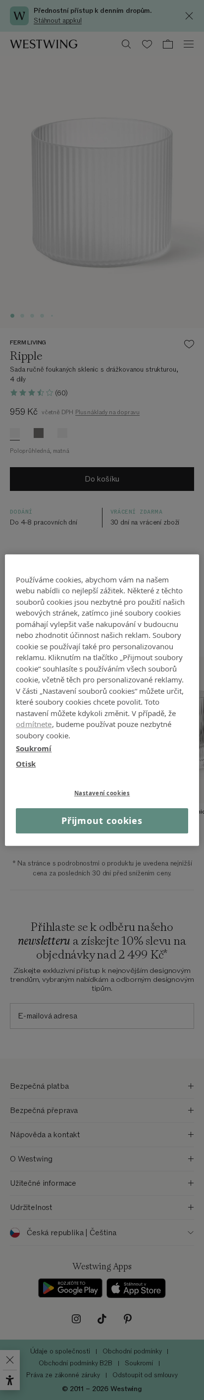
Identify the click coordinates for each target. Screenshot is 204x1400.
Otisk (26, 764)
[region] (102, 700)
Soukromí (33, 748)
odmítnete (33, 724)
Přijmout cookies (102, 820)
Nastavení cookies (102, 793)
